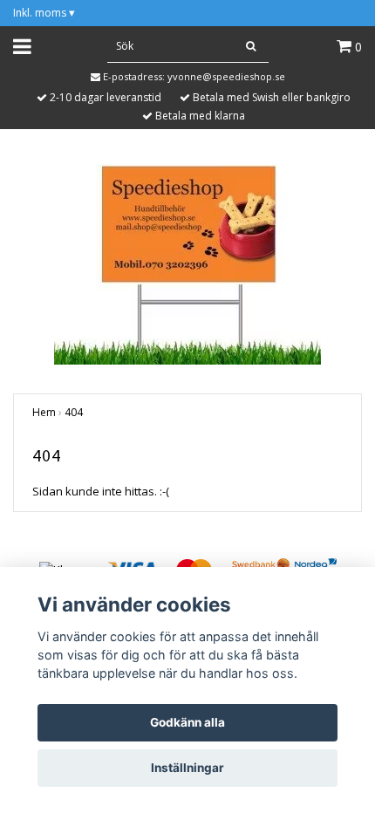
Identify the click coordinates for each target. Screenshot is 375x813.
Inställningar (187, 768)
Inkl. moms (44, 12)
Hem (44, 412)
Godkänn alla (187, 722)
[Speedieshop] (187, 262)
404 (74, 412)
